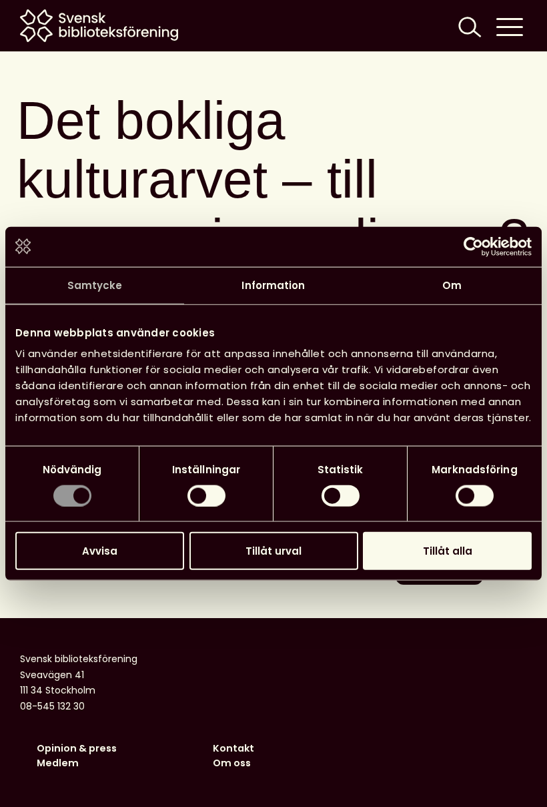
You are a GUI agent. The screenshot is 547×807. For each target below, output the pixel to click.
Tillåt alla (447, 551)
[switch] (206, 495)
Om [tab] (452, 285)
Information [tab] (273, 285)
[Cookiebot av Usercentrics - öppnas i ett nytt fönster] (473, 246)
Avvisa (99, 551)
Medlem (58, 763)
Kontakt (233, 748)
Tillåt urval (273, 551)
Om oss (232, 763)
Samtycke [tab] (95, 285)
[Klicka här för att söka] (468, 26)
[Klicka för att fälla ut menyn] (509, 26)
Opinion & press (77, 748)
